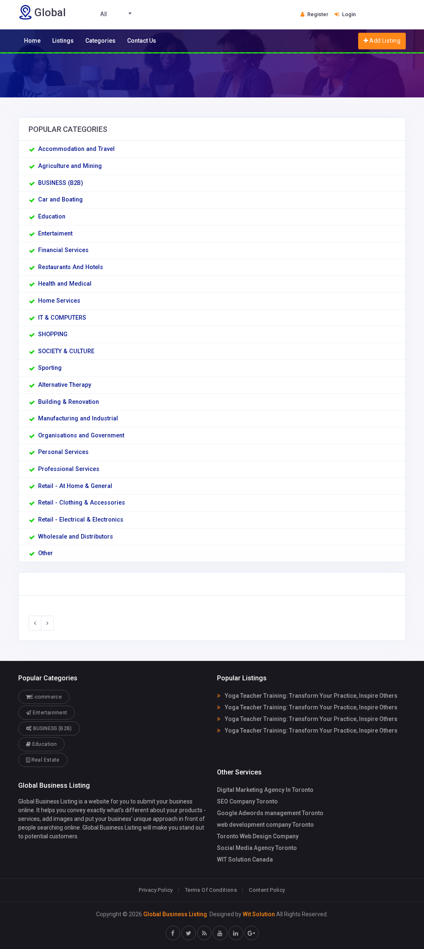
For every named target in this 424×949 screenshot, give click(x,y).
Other (45, 553)
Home (32, 40)
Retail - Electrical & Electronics (80, 519)
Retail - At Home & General (75, 486)
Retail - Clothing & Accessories (81, 502)
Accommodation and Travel (76, 149)
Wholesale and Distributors (75, 536)
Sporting (50, 367)
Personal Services (63, 452)
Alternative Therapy (64, 384)
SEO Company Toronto (247, 801)
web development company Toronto (265, 824)
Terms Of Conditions (211, 890)
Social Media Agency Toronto (257, 848)
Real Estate (44, 760)
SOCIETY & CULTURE (66, 351)
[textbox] (107, 14)
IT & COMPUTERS (62, 317)
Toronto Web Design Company (258, 836)
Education (51, 216)
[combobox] (107, 14)
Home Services (59, 300)
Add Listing (384, 40)
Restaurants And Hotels (70, 267)
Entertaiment (55, 233)
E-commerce (46, 697)
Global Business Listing (175, 914)
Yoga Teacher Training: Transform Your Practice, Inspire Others (311, 695)
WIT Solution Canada (245, 859)
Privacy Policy (156, 890)
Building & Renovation (68, 401)
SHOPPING (52, 334)
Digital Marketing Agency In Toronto (265, 789)
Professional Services (68, 469)
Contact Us (141, 40)
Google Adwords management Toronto (270, 813)
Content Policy (267, 890)
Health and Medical (65, 283)
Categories (100, 40)
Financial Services (63, 250)
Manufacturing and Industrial (78, 418)
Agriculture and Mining (70, 166)
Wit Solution (259, 914)
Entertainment (49, 713)
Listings (63, 40)
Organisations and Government (81, 435)
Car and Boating (60, 199)
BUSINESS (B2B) (60, 183)
